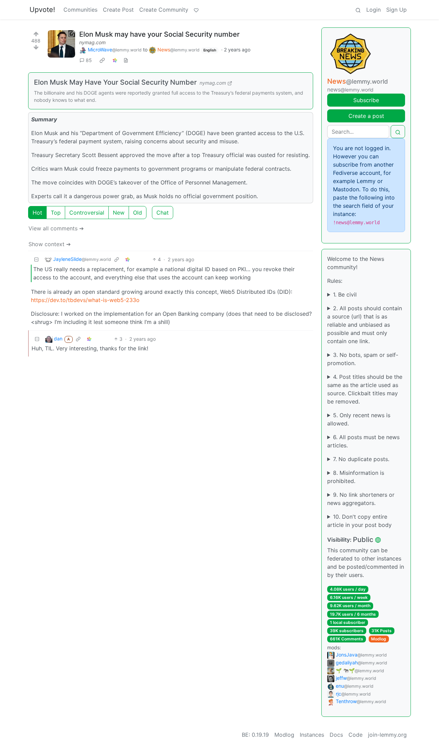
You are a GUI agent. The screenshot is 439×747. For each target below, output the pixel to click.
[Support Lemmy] (196, 9)
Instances (312, 734)
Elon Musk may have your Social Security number (159, 34)
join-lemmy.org (387, 734)
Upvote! (42, 9)
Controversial (86, 212)
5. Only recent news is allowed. (358, 419)
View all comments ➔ (56, 228)
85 (89, 60)
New (118, 212)
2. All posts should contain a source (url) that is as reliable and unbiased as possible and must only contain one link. (364, 325)
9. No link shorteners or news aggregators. (360, 498)
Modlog (378, 638)
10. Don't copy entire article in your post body (359, 520)
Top (56, 212)
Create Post (118, 9)
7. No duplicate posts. (361, 459)
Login (373, 9)
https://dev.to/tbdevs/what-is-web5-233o (85, 300)
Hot (37, 212)
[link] (102, 60)
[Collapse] (36, 259)
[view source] (125, 60)
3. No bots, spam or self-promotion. (362, 358)
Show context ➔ (49, 244)
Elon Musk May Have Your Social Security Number (115, 82)
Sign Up (396, 9)
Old (137, 212)
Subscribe (366, 100)
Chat (162, 212)
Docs (336, 734)
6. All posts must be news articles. (363, 441)
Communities (80, 9)
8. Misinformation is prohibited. (355, 476)
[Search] (358, 9)
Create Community (163, 9)
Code (355, 734)
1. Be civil (345, 294)
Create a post (366, 115)
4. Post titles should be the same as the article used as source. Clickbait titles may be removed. (364, 389)
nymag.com (92, 42)
